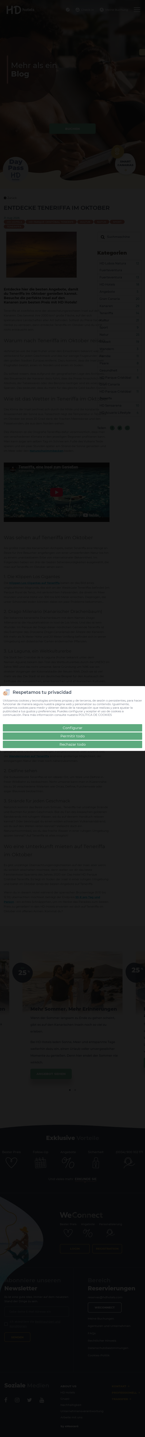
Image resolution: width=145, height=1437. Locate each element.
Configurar (73, 728)
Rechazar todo (72, 744)
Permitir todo (72, 736)
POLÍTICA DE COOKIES (95, 715)
